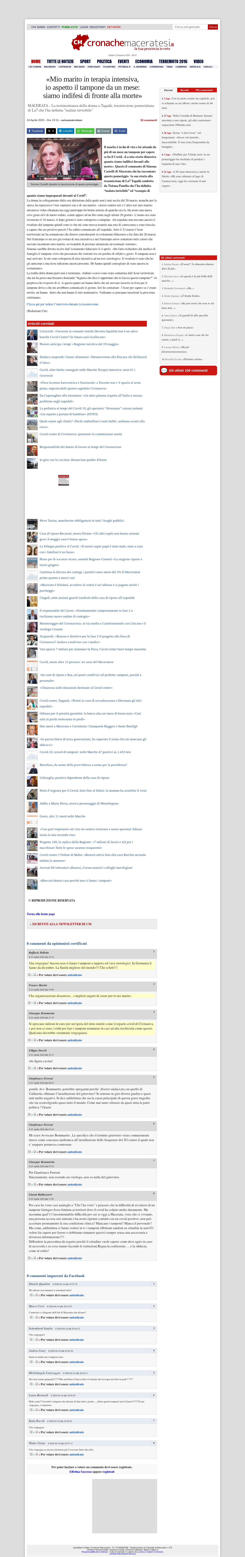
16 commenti (148, 120)
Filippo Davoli (38, 1050)
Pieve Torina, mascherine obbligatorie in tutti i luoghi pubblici (82, 520)
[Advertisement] (124, 1506)
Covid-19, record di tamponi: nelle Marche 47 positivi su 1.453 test (85, 752)
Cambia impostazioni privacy (122, 1554)
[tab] (168, 90)
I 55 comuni (35, 67)
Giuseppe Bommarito (42, 1013)
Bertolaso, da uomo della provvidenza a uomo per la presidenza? (83, 765)
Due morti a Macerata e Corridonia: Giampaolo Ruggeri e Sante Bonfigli (89, 726)
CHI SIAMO (38, 27)
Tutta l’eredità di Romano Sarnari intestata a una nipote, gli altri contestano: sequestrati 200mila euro (187, 120)
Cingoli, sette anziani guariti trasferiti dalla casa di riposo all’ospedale (87, 598)
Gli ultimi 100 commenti (188, 370)
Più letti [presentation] (168, 90)
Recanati (79, 67)
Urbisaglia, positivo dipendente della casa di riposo (74, 778)
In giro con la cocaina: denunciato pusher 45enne (73, 460)
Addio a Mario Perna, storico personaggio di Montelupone (79, 803)
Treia (169, 67)
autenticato (75, 975)
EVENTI (123, 61)
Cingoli (207, 67)
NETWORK (114, 27)
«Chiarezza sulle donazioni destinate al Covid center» (76, 688)
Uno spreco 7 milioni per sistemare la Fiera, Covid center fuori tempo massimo (93, 649)
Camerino (181, 67)
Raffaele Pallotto (39, 953)
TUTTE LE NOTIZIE (60, 61)
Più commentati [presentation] (204, 90)
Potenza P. (124, 67)
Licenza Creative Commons (150, 1552)
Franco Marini (38, 985)
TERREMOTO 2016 (173, 61)
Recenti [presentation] (184, 90)
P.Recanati (94, 67)
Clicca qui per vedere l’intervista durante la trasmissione (62, 304)
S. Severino (140, 67)
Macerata (50, 67)
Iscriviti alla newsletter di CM (60, 924)
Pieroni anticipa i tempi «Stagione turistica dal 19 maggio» (79, 344)
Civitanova (65, 67)
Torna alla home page (41, 914)
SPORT (85, 61)
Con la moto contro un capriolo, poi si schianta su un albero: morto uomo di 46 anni (188, 103)
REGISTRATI (98, 27)
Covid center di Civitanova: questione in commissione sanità (81, 434)
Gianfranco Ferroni (41, 1078)
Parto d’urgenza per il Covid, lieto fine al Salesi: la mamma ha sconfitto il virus (93, 790)
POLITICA (104, 61)
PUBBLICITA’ (70, 27)
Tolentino (109, 67)
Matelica (195, 67)
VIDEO (198, 61)
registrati (108, 1471)
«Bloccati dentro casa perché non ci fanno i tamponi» (76, 880)
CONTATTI (53, 27)
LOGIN (84, 27)
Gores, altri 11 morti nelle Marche (62, 816)
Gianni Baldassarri (40, 1194)
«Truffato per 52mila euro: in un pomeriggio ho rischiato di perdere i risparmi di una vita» (186, 159)
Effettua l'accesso (80, 1471)
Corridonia (156, 67)
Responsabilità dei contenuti (95, 1552)
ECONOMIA (144, 61)
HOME (36, 61)
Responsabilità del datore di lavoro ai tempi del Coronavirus (80, 447)
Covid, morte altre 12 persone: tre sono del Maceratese (77, 662)
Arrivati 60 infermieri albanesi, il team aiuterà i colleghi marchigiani (86, 868)
